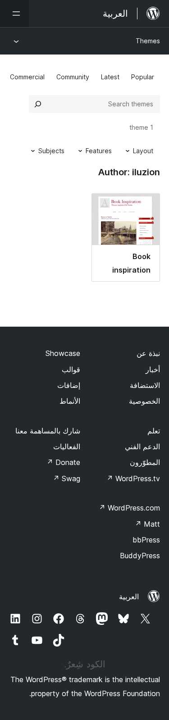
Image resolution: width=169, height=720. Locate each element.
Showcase (63, 353)
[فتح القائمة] (14, 13)
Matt (147, 524)
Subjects (51, 151)
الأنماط (69, 401)
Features (99, 151)
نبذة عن (148, 353)
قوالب (71, 369)
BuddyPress (140, 555)
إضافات (68, 385)
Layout (143, 151)
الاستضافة (145, 385)
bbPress (146, 539)
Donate (63, 462)
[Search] (38, 104)
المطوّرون (145, 462)
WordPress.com (129, 507)
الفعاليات (66, 446)
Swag (66, 478)
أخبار (153, 369)
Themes (148, 41)
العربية (129, 596)
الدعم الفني (142, 446)
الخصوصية (144, 401)
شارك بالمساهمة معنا (47, 430)
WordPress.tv (133, 478)
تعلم (153, 430)
